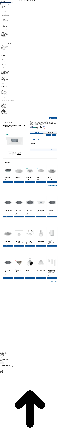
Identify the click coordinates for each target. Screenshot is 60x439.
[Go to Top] (30, 438)
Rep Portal (2, 358)
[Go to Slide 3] (19, 153)
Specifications (50, 132)
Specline (1, 372)
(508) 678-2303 (18, 0)
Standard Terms (2, 355)
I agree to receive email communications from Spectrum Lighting (8, 366)
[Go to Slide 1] (10, 153)
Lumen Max (2, 370)
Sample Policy (2, 357)
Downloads (37, 132)
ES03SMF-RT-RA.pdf (36, 139)
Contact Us (2, 354)
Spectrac (1, 371)
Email (1, 360)
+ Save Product (53, 149)
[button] (14, 140)
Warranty (1, 356)
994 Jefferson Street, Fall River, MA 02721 (28, 0)
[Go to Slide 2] (15, 153)
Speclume (1, 369)
